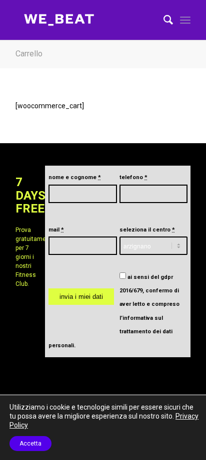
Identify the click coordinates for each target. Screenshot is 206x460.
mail (56, 230)
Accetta (31, 443)
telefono (134, 177)
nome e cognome (74, 177)
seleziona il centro (147, 230)
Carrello (29, 53)
